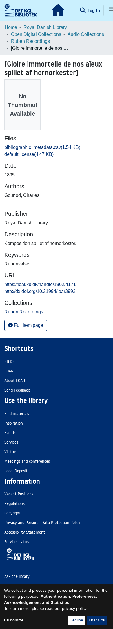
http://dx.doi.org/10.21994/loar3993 (40, 291)
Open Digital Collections (36, 34)
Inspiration (13, 423)
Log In (94, 10)
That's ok (96, 620)
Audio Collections (86, 34)
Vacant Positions (18, 494)
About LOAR (14, 380)
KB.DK (9, 361)
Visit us (10, 451)
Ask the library (17, 576)
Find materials (16, 413)
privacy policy (74, 608)
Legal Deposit (16, 470)
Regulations (14, 503)
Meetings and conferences (27, 461)
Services (11, 442)
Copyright (12, 513)
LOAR (8, 371)
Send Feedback (17, 390)
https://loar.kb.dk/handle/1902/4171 (40, 284)
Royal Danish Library (45, 27)
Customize (13, 620)
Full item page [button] (28, 325)
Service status (16, 541)
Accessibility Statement (24, 532)
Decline (76, 620)
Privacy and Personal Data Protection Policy (42, 522)
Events (10, 432)
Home (11, 27)
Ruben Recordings (30, 41)
